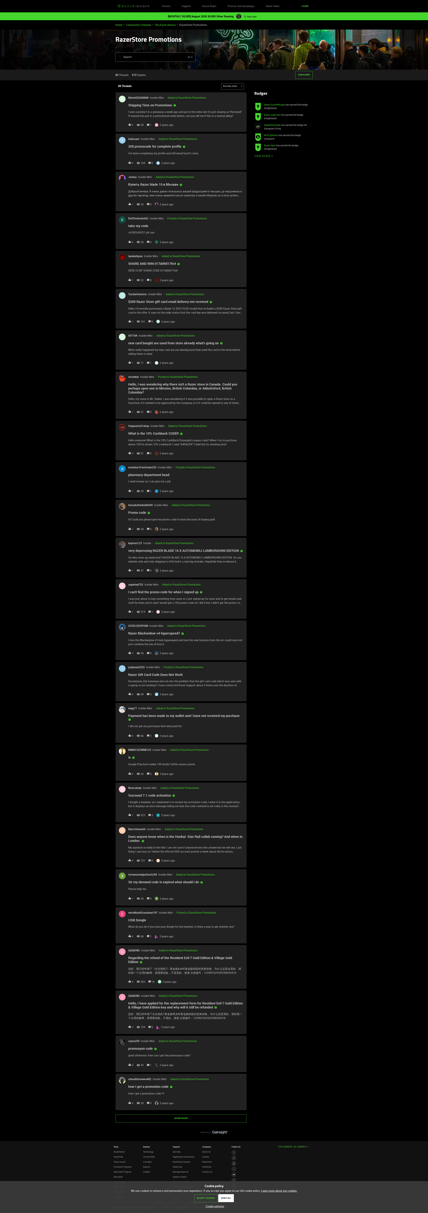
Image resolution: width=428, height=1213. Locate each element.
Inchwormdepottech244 (142, 874)
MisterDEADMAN (138, 98)
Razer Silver (273, 6)
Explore (146, 1146)
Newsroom (207, 1161)
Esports (146, 1166)
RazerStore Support (181, 1161)
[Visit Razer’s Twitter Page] (234, 1169)
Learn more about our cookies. (279, 1191)
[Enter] (118, 57)
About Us (206, 1151)
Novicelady (134, 788)
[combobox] (155, 57)
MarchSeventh (137, 829)
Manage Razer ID (180, 1171)
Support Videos (180, 1176)
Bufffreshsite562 (138, 218)
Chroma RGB (149, 1156)
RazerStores (119, 1151)
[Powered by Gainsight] (214, 1133)
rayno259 (133, 1041)
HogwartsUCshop (138, 426)
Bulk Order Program (122, 1171)
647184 (132, 335)
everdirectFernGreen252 (142, 467)
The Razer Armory (165, 25)
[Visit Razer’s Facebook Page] (234, 1152)
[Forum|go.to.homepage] (132, 6)
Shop (116, 1146)
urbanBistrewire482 (139, 1079)
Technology (148, 1151)
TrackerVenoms (137, 294)
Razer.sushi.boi (272, 114)
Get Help (176, 1151)
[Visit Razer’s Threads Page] (234, 1163)
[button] (214, 1206)
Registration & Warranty (183, 1156)
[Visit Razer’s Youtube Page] (234, 1174)
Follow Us (236, 1146)
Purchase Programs (123, 1166)
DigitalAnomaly (272, 125)
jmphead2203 (136, 667)
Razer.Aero (269, 145)
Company (206, 1146)
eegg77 (132, 708)
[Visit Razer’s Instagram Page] (234, 1158)
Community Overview (138, 25)
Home (118, 25)
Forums (166, 6)
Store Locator (120, 1161)
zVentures (206, 1166)
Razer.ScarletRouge (274, 104)
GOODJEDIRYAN (138, 626)
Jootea (132, 177)
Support (186, 6)
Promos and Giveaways (241, 6)
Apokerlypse (135, 256)
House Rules (209, 6)
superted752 (135, 584)
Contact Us (207, 1171)
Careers (205, 1156)
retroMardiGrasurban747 (142, 912)
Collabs (146, 1171)
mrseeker (133, 377)
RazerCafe (118, 1156)
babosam (133, 139)
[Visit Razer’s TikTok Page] (234, 1180)
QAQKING (134, 950)
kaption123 (135, 543)
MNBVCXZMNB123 (139, 750)
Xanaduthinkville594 (140, 505)
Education (118, 1176)
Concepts (147, 1161)
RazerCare (177, 1166)
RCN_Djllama (271, 135)
